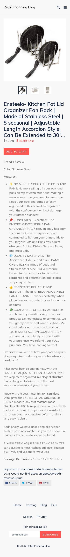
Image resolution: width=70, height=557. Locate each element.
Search (28, 517)
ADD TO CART (16, 151)
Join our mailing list (35, 526)
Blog (44, 505)
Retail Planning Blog (38, 546)
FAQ (54, 505)
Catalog (31, 505)
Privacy (42, 517)
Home (18, 505)
